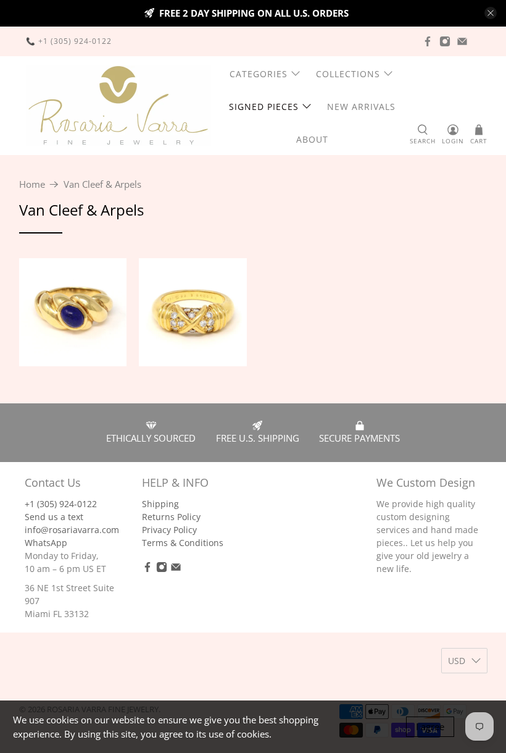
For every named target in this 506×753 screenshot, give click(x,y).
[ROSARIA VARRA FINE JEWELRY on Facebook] (427, 41)
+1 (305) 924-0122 (61, 504)
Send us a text (54, 517)
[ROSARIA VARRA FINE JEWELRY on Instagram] (444, 41)
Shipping (160, 504)
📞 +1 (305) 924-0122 (69, 41)
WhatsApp (46, 543)
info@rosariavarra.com (72, 530)
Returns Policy (171, 517)
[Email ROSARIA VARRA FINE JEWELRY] (462, 41)
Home (32, 184)
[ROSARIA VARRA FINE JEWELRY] (118, 105)
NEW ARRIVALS (361, 106)
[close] (490, 13)
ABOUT (312, 139)
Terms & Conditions (182, 543)
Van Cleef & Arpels (102, 184)
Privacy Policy (169, 530)
